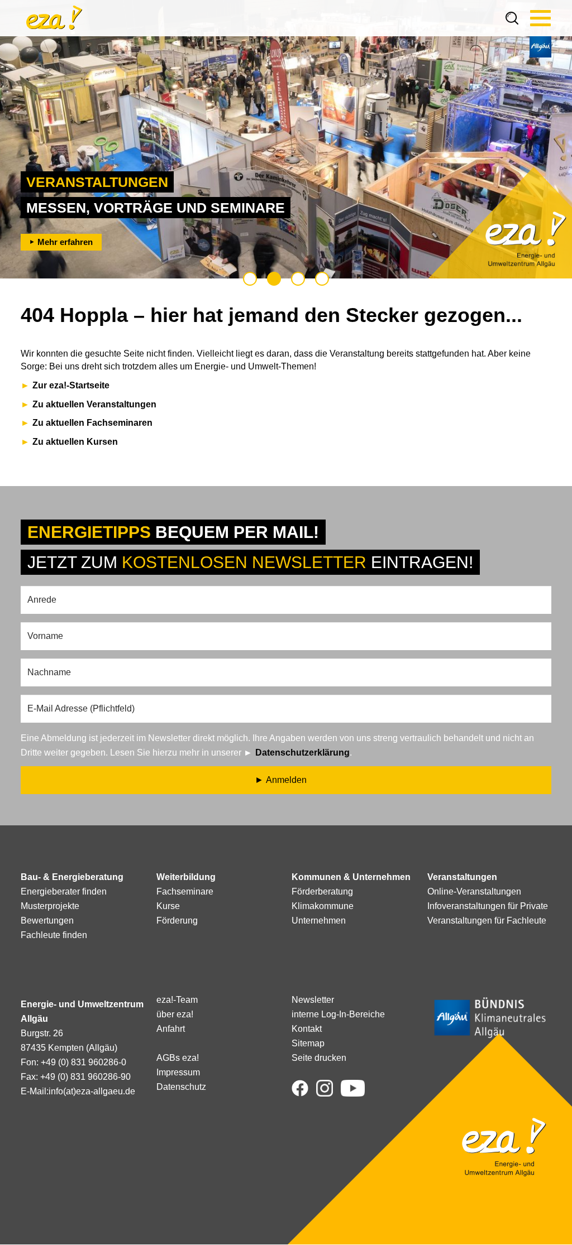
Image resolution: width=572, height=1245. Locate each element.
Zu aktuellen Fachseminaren (92, 422)
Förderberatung (322, 891)
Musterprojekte (50, 906)
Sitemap (308, 1043)
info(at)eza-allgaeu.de (92, 1091)
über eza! (174, 1014)
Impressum (178, 1072)
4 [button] (322, 279)
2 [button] (274, 279)
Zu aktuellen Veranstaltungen (94, 404)
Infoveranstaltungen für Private (487, 906)
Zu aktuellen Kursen (75, 441)
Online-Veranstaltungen (474, 891)
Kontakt (307, 1029)
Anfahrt (170, 1029)
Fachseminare (184, 891)
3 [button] (298, 279)
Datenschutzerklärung (302, 752)
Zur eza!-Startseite (70, 385)
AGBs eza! (177, 1058)
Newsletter (313, 999)
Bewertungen (47, 920)
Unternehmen (319, 920)
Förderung (177, 920)
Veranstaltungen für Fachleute (486, 920)
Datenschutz (181, 1087)
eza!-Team (177, 999)
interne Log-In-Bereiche (338, 1014)
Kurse (168, 906)
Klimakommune (323, 906)
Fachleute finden (54, 935)
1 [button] (250, 279)
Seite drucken (319, 1058)
